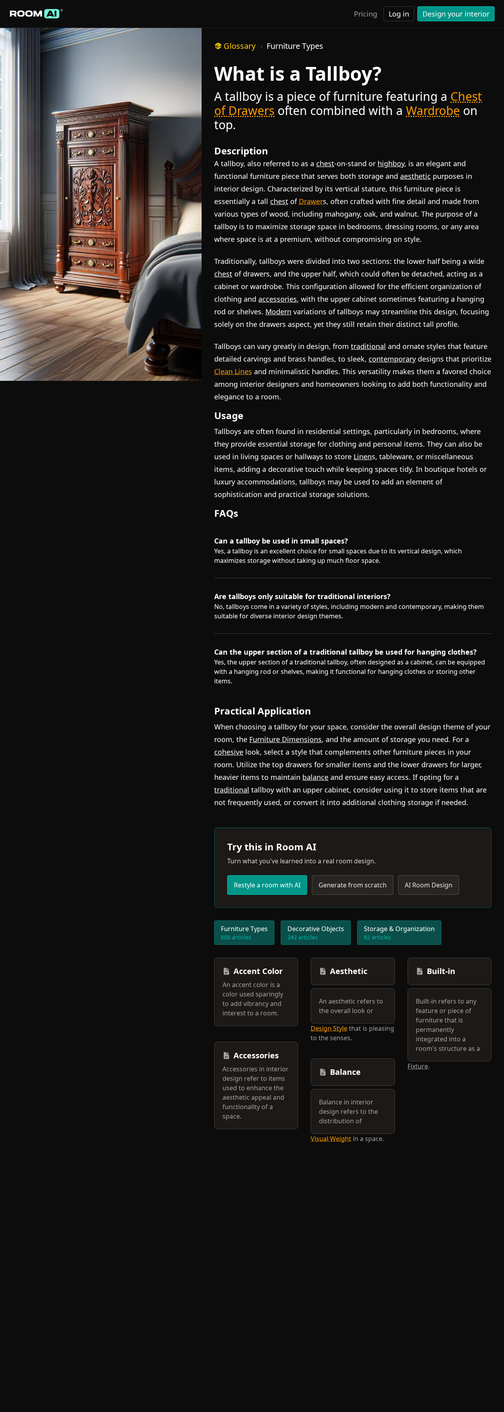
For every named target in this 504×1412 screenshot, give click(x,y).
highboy (391, 163)
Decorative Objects (315, 932)
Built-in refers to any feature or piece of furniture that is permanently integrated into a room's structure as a (448, 1025)
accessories (277, 299)
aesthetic (415, 176)
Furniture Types (295, 46)
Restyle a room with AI (267, 885)
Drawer (311, 201)
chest (325, 163)
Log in (399, 14)
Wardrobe (433, 110)
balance (315, 777)
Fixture (418, 1066)
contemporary (392, 359)
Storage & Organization (399, 932)
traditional (368, 346)
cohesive (228, 752)
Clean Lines (233, 371)
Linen (363, 456)
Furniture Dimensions (285, 739)
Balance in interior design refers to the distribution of (348, 1111)
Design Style (329, 1028)
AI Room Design (428, 885)
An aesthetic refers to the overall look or (351, 1006)
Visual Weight (331, 1138)
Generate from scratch (353, 885)
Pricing (365, 14)
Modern (278, 311)
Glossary (240, 46)
